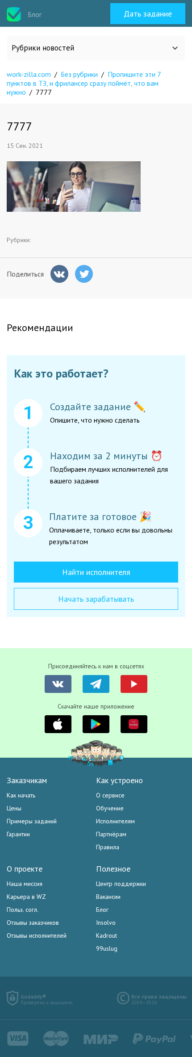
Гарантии (18, 834)
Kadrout (106, 935)
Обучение (110, 808)
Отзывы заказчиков (33, 923)
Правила (107, 847)
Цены (14, 808)
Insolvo (106, 923)
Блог (102, 910)
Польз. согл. (22, 910)
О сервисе (110, 795)
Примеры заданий (32, 821)
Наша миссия (24, 884)
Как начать (21, 795)
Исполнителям (115, 821)
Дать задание (148, 13)
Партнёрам (111, 834)
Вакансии (108, 897)
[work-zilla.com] (14, 14)
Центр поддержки (121, 884)
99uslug (106, 948)
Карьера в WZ (26, 897)
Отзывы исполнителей (37, 935)
